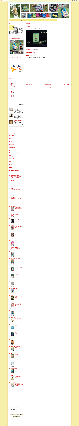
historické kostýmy (31, 20)
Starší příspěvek (66, 84)
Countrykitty (13, 232)
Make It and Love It (14, 213)
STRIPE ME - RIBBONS (18, 267)
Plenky (10, 150)
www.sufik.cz (57, 28)
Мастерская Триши (14, 368)
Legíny (16, 260)
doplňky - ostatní (12, 133)
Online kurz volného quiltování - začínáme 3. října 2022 (18, 208)
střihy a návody (22, 20)
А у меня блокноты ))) (18, 361)
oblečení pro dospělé (12, 149)
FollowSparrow (13, 302)
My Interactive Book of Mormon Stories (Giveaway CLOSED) (19, 384)
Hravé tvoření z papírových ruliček (15, 248)
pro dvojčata (11, 153)
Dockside (16, 325)
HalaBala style (13, 353)
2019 (11, 83)
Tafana (12, 295)
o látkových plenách (40, 20)
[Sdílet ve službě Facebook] (36, 49)
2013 (11, 96)
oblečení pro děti (12, 147)
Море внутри (13, 273)
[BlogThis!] (34, 49)
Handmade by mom (14, 251)
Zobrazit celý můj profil (12, 34)
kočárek (10, 141)
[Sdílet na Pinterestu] (37, 49)
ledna (12, 84)
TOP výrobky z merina (14, 181)
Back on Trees (13, 317)
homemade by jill (13, 382)
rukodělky (10, 155)
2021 (11, 80)
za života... (11, 167)
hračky (10, 138)
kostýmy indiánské (12, 144)
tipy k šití (10, 164)
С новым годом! (17, 274)
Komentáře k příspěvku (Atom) (51, 87)
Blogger (50, 423)
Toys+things (13, 197)
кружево (16, 347)
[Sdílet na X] (35, 49)
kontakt (47, 20)
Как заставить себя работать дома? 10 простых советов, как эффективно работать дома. (16, 199)
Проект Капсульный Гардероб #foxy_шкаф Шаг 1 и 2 (18, 304)
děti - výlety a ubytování (13, 130)
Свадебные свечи (17, 369)
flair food (12, 225)
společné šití (11, 156)
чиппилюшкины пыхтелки (15, 346)
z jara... (16, 289)
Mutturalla (12, 375)
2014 (11, 95)
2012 (11, 98)
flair (11, 339)
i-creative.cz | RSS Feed (14, 247)
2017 (11, 91)
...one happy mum (14, 288)
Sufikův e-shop (53, 20)
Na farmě (12, 324)
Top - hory (16, 354)
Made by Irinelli (13, 240)
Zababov (12, 188)
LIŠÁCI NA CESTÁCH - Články (15, 175)
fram (11, 310)
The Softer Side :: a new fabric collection (16, 203)
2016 (11, 92)
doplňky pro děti (11, 135)
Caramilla (12, 180)
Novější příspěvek (29, 84)
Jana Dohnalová (13, 206)
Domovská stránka (14, 20)
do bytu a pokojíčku (12, 132)
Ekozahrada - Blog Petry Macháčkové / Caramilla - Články (16, 171)
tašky (10, 161)
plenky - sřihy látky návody (13, 152)
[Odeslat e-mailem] (33, 49)
